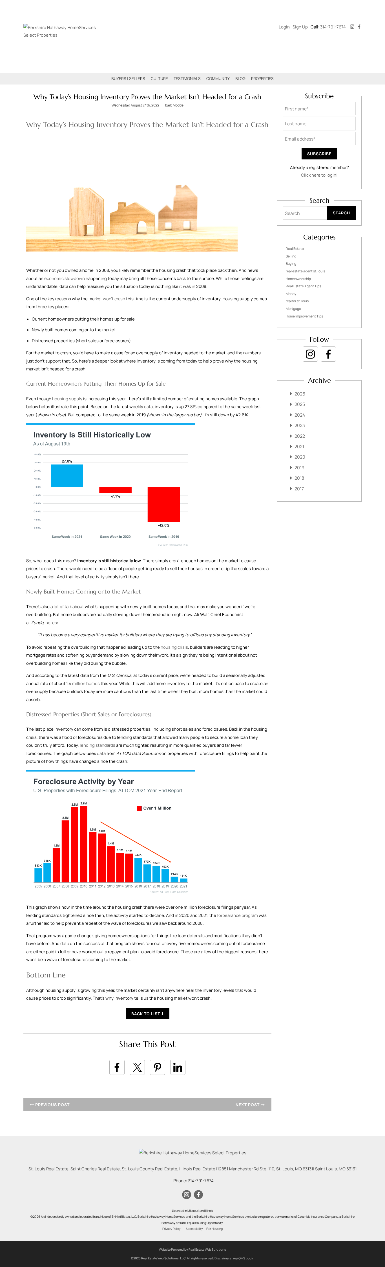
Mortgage (293, 308)
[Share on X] (137, 1067)
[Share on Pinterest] (157, 1067)
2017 (299, 489)
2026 (300, 394)
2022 (300, 436)
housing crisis (174, 647)
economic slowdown (64, 278)
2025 (300, 404)
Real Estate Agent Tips (303, 286)
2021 (299, 446)
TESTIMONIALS (187, 78)
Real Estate (295, 248)
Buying (291, 263)
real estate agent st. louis (305, 271)
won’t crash (114, 299)
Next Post (248, 1104)
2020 (300, 457)
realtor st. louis (297, 301)
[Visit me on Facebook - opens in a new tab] (359, 27)
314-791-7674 (333, 27)
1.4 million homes (83, 683)
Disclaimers (222, 1258)
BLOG (240, 78)
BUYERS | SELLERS (128, 78)
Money (291, 293)
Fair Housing (214, 1229)
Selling (291, 256)
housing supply (67, 399)
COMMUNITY (218, 78)
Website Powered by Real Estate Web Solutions (192, 1249)
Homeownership (298, 278)
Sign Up (300, 27)
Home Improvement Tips (304, 316)
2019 (299, 467)
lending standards (97, 745)
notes (51, 623)
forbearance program (237, 915)
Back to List (146, 1013)
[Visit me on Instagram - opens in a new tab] (352, 27)
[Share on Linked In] (177, 1067)
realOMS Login (243, 1258)
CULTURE (159, 78)
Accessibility (194, 1229)
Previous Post (52, 1104)
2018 (299, 478)
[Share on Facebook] (117, 1067)
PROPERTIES (262, 78)
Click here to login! (319, 175)
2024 (300, 415)
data (148, 407)
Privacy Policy (171, 1229)
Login (284, 27)
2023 (300, 425)
